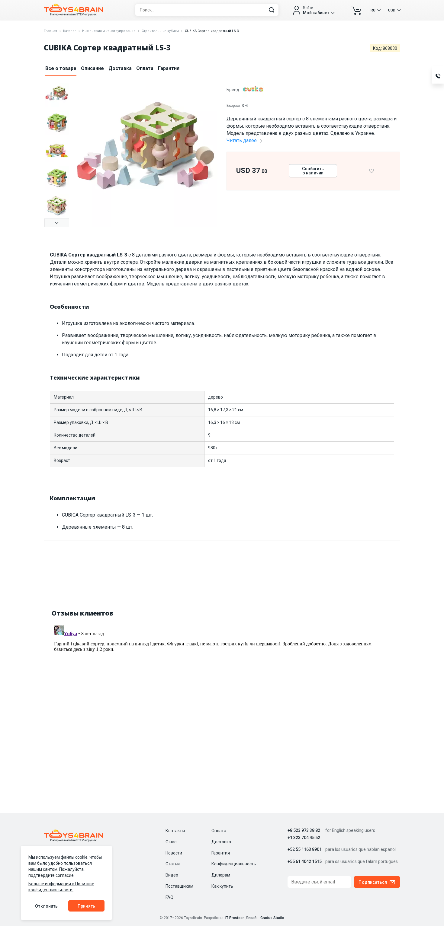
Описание (92, 68)
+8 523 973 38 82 (304, 830)
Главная (50, 31)
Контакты (175, 830)
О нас (171, 841)
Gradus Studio (272, 918)
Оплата (144, 68)
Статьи (173, 863)
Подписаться (373, 882)
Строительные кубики (160, 31)
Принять (86, 906)
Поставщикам (179, 886)
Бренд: (234, 89)
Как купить (222, 886)
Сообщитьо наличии (313, 170)
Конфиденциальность (233, 863)
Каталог (69, 31)
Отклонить (46, 906)
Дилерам (220, 875)
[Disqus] (222, 698)
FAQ (169, 897)
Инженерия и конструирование (109, 31)
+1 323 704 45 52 (304, 837)
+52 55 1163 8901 (305, 849)
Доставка (120, 68)
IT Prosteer (234, 918)
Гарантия (168, 68)
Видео (172, 875)
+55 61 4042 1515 (305, 861)
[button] (56, 222)
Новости (174, 853)
